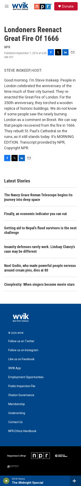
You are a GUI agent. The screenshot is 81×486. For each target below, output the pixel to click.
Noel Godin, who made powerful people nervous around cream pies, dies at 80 (40, 267)
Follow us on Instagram (23, 350)
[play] (6, 481)
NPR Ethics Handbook (22, 431)
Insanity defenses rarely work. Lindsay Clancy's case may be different (39, 249)
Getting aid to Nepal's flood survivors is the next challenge (40, 230)
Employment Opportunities (26, 377)
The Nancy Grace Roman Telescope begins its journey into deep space (38, 197)
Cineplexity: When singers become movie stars (39, 284)
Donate (68, 6)
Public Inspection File (21, 386)
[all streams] (75, 481)
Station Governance (21, 395)
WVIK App (14, 368)
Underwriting (16, 413)
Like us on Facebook (21, 359)
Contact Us (15, 422)
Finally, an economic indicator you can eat (35, 214)
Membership (16, 404)
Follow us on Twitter (21, 341)
